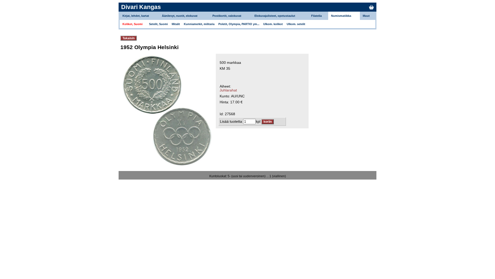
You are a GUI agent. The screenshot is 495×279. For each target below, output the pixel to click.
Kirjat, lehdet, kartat (135, 15)
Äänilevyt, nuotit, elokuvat (179, 15)
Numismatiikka (341, 15)
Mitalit (176, 24)
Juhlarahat (228, 90)
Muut (366, 15)
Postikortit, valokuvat (226, 15)
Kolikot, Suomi (132, 24)
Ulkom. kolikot (273, 24)
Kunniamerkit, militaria (199, 24)
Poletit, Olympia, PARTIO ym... (238, 24)
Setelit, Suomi (158, 24)
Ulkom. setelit (296, 24)
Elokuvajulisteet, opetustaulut (274, 15)
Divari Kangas (141, 7)
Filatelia (316, 15)
